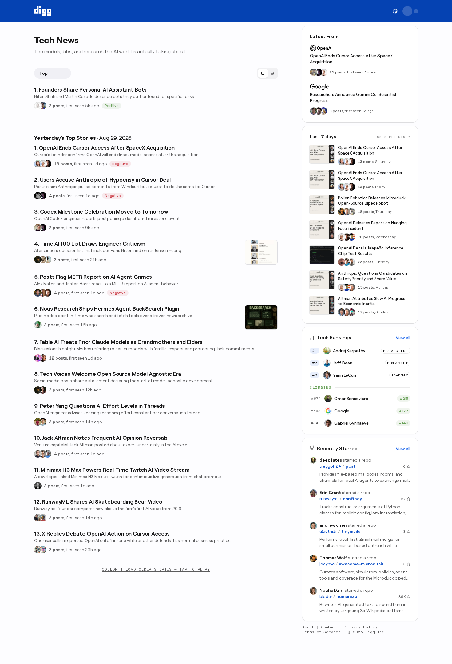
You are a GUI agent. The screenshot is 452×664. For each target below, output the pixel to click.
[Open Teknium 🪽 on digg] (38, 324)
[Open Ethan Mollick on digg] (351, 312)
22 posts (365, 262)
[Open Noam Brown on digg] (346, 237)
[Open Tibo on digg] (38, 227)
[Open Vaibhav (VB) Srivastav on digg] (38, 422)
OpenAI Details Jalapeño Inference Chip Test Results (370, 251)
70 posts (366, 237)
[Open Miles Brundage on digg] (42, 163)
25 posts (338, 72)
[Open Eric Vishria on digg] (42, 454)
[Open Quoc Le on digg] (313, 111)
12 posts (58, 358)
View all (403, 337)
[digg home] (42, 11)
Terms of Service (321, 632)
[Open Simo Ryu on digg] (42, 259)
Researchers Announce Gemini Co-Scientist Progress (353, 97)
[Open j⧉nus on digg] (38, 358)
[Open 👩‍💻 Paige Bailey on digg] (323, 111)
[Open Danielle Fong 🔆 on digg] (42, 358)
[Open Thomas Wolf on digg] (341, 211)
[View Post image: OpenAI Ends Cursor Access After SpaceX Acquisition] (322, 154)
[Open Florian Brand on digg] (38, 549)
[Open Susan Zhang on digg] (341, 262)
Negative (120, 164)
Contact (329, 627)
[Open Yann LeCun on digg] (341, 312)
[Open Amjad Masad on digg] (47, 163)
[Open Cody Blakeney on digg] (47, 259)
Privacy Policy (361, 627)
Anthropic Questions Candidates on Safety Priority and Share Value (372, 276)
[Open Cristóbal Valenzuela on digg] (38, 517)
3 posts (61, 259)
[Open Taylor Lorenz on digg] (42, 390)
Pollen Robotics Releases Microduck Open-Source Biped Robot (372, 201)
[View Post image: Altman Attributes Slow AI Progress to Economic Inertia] (322, 305)
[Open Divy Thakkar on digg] (318, 111)
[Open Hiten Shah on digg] (42, 105)
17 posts (366, 312)
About (308, 627)
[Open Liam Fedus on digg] (346, 262)
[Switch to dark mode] (395, 11)
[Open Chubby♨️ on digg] (42, 195)
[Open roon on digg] (351, 237)
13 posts (63, 163)
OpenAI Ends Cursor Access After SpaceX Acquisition (351, 58)
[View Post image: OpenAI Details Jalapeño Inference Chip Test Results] (322, 255)
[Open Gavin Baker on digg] (351, 262)
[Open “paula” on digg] (42, 293)
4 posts (57, 195)
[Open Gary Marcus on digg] (351, 287)
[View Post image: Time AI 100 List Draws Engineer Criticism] (261, 252)
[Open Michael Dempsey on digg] (42, 517)
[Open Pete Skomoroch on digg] (47, 454)
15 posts (366, 287)
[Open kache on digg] (38, 195)
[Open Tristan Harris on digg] (47, 293)
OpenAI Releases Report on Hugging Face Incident (372, 226)
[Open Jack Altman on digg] (38, 454)
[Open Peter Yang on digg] (42, 422)
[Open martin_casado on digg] (38, 105)
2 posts (56, 105)
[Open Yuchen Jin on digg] (313, 72)
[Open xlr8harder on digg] (42, 549)
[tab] (263, 73)
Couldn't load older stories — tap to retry (156, 569)
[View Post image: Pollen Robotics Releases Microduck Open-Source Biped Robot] (322, 204)
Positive (112, 106)
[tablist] (267, 73)
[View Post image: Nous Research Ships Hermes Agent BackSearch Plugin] (261, 317)
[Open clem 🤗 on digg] (346, 211)
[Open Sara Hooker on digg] (38, 163)
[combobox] (52, 73)
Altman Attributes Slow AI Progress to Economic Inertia (371, 301)
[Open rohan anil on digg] (38, 259)
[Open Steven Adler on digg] (38, 293)
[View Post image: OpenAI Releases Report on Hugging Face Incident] (322, 229)
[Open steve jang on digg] (38, 485)
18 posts (366, 212)
